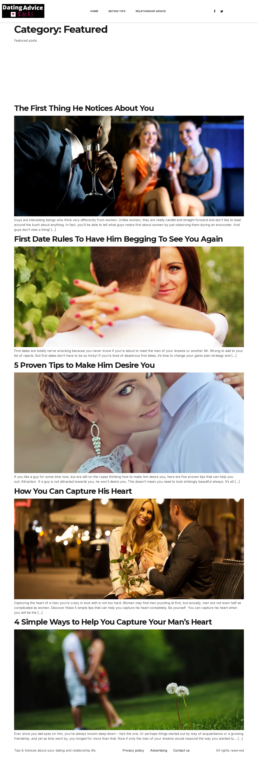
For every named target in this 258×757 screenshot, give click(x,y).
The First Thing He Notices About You (84, 108)
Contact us (181, 750)
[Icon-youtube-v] (236, 11)
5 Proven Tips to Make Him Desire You (84, 365)
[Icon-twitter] (222, 11)
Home (94, 11)
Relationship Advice (151, 11)
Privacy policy (133, 750)
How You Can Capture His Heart (73, 491)
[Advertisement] (129, 74)
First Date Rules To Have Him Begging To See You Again (118, 239)
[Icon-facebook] (214, 11)
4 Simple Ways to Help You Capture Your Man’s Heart (113, 622)
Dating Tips (117, 11)
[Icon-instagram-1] (229, 11)
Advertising (158, 750)
